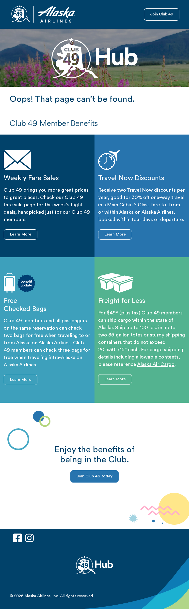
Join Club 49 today (94, 476)
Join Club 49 (161, 14)
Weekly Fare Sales (31, 178)
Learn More (20, 234)
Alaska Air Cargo (155, 364)
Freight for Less (121, 301)
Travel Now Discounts (131, 178)
